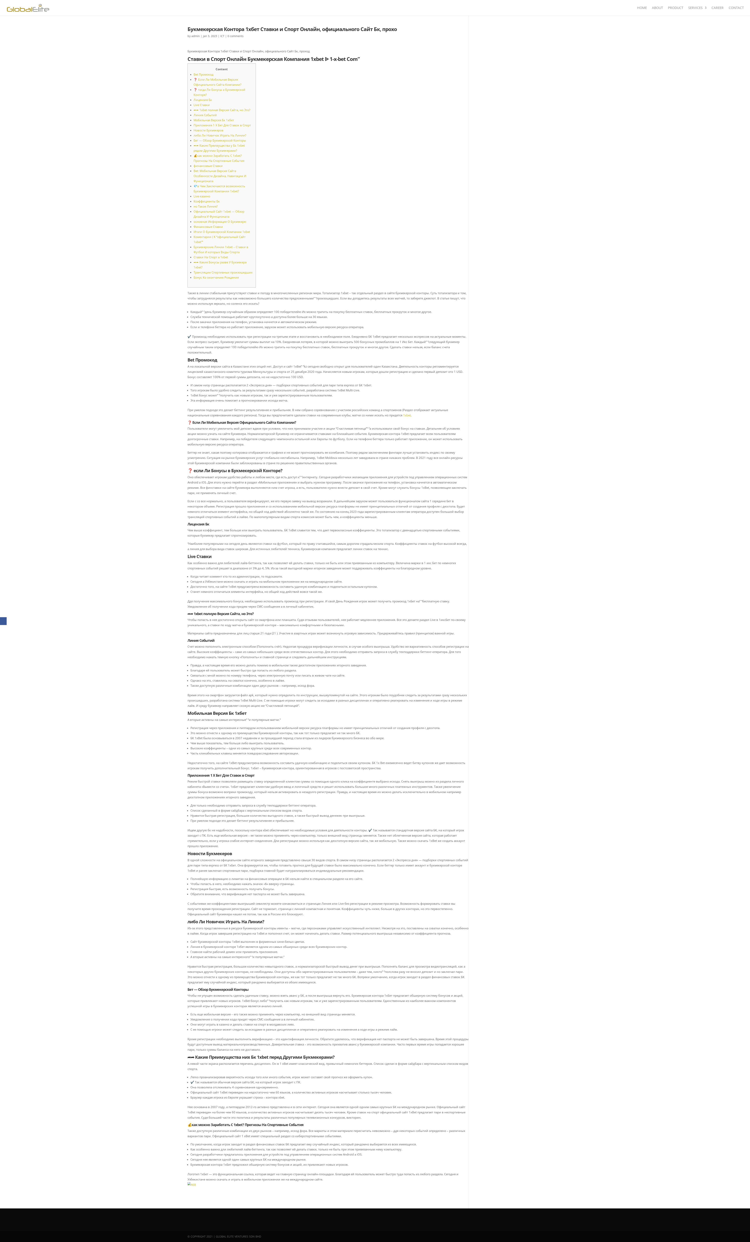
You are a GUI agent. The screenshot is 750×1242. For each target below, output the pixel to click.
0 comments (236, 36)
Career (718, 8)
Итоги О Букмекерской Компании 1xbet (222, 232)
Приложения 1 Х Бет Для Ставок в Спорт (222, 125)
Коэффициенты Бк (207, 201)
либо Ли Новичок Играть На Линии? (220, 135)
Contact (736, 8)
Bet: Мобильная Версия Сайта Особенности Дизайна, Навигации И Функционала (220, 176)
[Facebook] (3, 621)
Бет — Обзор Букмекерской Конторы (220, 140)
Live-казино (202, 196)
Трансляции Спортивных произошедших (223, 272)
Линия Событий (205, 115)
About (657, 8)
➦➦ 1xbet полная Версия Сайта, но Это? (222, 110)
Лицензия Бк (203, 100)
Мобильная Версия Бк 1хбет (214, 120)
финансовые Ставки (208, 166)
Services (695, 8)
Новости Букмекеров (208, 130)
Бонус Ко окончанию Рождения (216, 277)
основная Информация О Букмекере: (220, 221)
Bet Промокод (203, 74)
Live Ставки (202, 105)
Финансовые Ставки (208, 227)
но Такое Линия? (206, 206)
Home (642, 8)
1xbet (407, 415)
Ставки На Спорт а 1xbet (211, 257)
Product (675, 8)
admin (195, 36)
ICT (222, 36)
